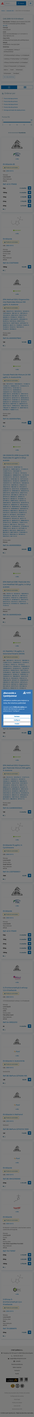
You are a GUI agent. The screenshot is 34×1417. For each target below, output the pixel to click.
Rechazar (17, 716)
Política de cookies (18, 707)
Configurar (17, 720)
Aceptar (17, 723)
